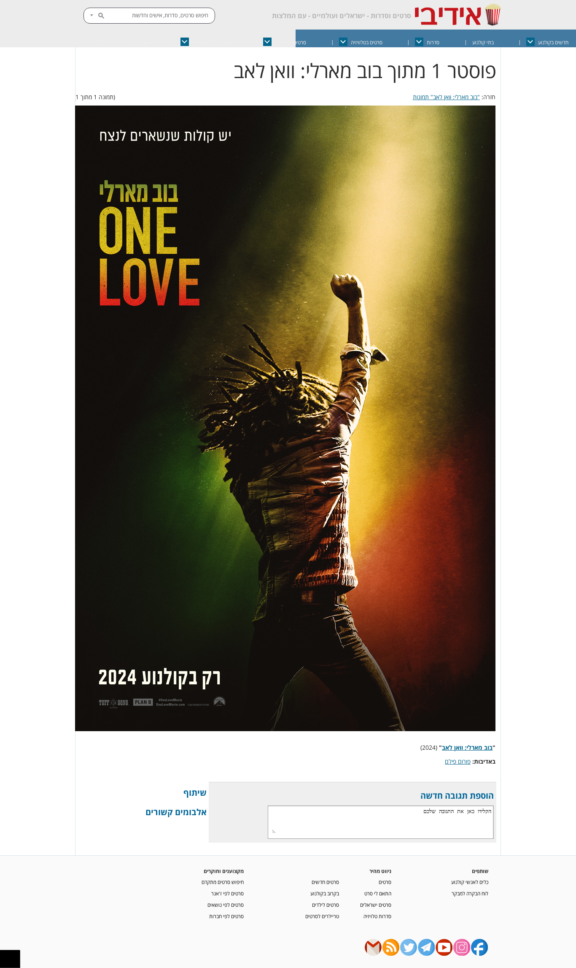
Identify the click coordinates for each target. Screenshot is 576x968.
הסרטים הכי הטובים (211, 42)
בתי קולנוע (483, 42)
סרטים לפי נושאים (225, 904)
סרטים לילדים (325, 904)
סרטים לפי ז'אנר (227, 893)
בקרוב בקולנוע (324, 893)
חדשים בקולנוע (553, 42)
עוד (100, 42)
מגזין (143, 42)
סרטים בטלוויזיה (366, 42)
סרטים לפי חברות (226, 916)
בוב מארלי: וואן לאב (467, 747)
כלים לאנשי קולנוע (469, 882)
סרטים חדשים (325, 882)
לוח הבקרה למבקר (470, 893)
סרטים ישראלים (290, 42)
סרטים (385, 882)
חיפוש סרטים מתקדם (223, 882)
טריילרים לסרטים (322, 916)
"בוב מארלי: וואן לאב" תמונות (446, 97)
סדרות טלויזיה (377, 916)
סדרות (433, 42)
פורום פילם (458, 761)
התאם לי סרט (377, 893)
